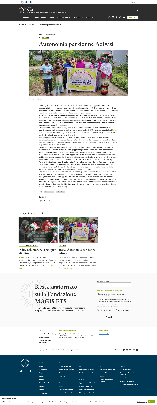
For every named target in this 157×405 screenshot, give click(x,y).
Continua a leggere (66, 268)
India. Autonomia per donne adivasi (77, 251)
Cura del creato (44, 383)
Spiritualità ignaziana (66, 369)
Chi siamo (24, 17)
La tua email (103, 281)
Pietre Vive (124, 378)
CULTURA (62, 245)
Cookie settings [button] (142, 402)
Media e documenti (65, 393)
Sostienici (77, 17)
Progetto (60, 192)
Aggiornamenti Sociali (87, 383)
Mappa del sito (44, 337)
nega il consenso (123, 310)
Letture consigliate (66, 389)
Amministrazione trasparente (45, 341)
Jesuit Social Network (107, 369)
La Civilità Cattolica (86, 386)
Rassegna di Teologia (86, 389)
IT (131, 10)
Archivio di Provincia (86, 369)
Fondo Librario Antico (86, 373)
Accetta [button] (151, 402)
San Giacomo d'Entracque (129, 385)
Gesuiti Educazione (106, 373)
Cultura (32, 25)
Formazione (43, 393)
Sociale (41, 376)
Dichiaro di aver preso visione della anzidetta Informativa (112, 295)
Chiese (41, 386)
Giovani (41, 366)
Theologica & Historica (87, 393)
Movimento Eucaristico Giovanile (128, 374)
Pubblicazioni (63, 17)
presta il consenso (105, 310)
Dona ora (132, 17)
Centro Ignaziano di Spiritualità (106, 380)
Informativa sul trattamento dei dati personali (109, 290)
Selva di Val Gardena (127, 381)
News (52, 17)
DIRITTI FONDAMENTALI (28, 245)
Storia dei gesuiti (65, 366)
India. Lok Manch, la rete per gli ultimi (37, 251)
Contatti (89, 17)
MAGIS (23, 25)
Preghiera (42, 373)
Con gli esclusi (49, 192)
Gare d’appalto (104, 334)
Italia (133, 2)
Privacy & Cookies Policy (47, 334)
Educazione (43, 369)
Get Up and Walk (125, 369)
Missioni (41, 379)
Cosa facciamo (39, 17)
